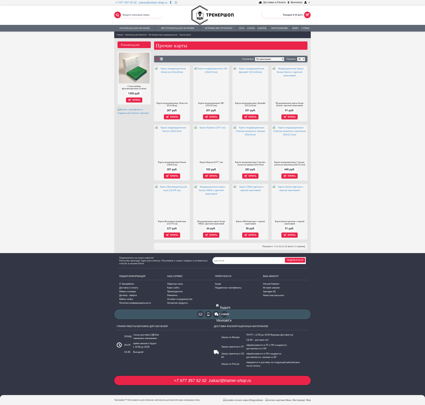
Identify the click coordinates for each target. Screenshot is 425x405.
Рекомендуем (130, 44)
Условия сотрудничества (179, 299)
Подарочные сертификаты (228, 287)
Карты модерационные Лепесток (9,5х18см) (172, 104)
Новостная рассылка (273, 295)
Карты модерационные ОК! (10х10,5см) (211, 104)
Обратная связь (175, 284)
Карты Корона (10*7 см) (211, 162)
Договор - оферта (128, 295)
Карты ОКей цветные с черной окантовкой (250, 222)
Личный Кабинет (271, 284)
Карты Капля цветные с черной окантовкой (289, 222)
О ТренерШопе (126, 284)
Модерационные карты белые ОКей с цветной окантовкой (211, 222)
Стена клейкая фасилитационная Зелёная (134, 87)
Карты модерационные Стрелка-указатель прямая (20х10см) (250, 163)
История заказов (271, 287)
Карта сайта (173, 287)
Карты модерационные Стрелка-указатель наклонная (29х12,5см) (289, 163)
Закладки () (269, 291)
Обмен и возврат (127, 291)
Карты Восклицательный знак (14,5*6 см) (172, 222)
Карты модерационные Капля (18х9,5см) (172, 163)
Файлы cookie (126, 299)
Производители (175, 291)
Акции (218, 284)
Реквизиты (172, 295)
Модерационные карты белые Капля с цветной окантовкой (290, 104)
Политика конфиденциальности (135, 303)
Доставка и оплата (128, 287)
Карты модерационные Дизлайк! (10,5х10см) (250, 104)
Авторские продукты (177, 303)
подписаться (295, 260)
